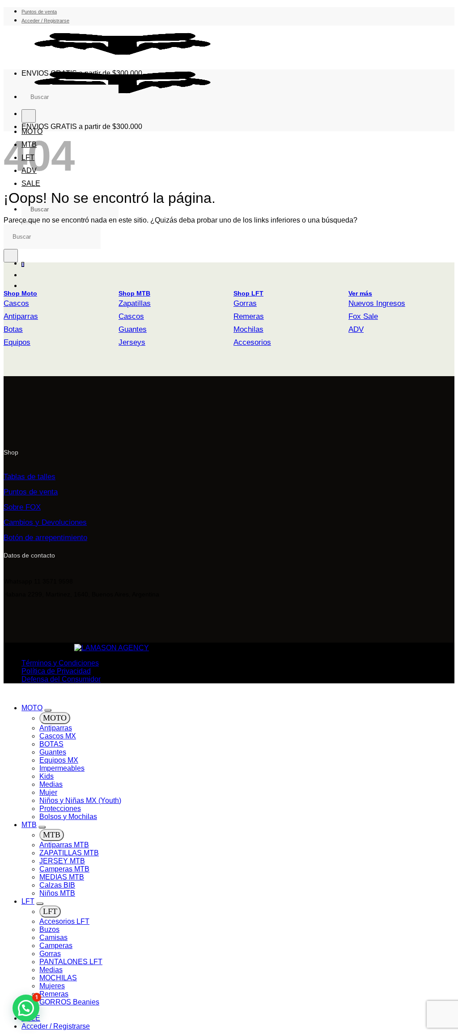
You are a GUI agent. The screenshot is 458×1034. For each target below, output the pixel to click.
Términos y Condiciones (60, 663)
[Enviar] (28, 116)
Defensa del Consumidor (61, 679)
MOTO (31, 708)
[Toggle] (47, 710)
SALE (30, 183)
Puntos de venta (39, 11)
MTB (29, 824)
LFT (27, 901)
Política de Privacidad (56, 671)
